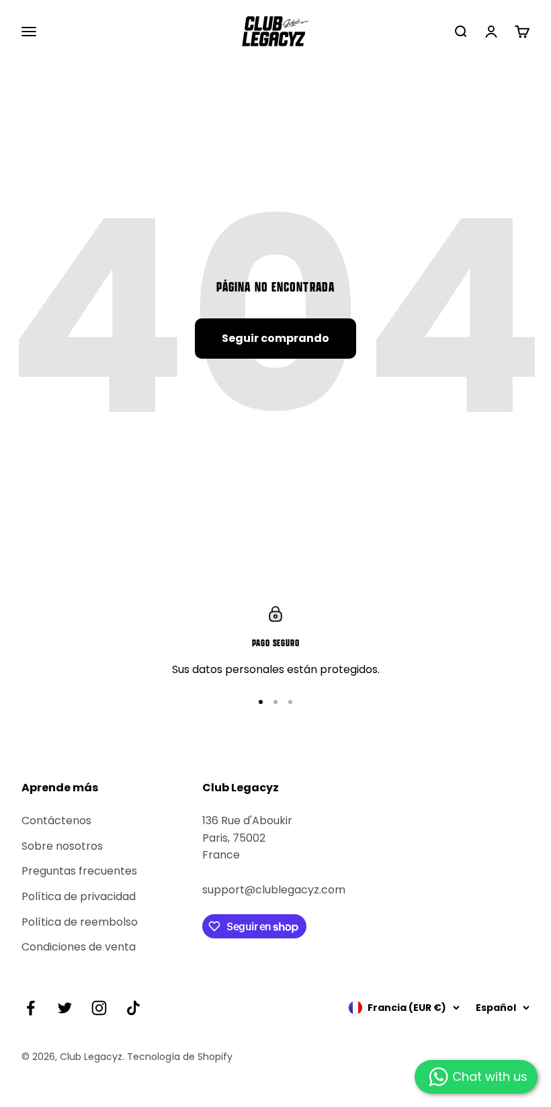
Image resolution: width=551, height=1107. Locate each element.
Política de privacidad (79, 896)
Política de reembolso (80, 922)
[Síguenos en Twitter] (65, 1008)
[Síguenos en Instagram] (99, 1008)
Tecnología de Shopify (179, 1056)
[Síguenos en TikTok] (133, 1008)
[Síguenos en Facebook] (31, 1008)
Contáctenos (56, 820)
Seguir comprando (275, 338)
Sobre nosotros (62, 846)
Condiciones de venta (79, 947)
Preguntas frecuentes (79, 871)
